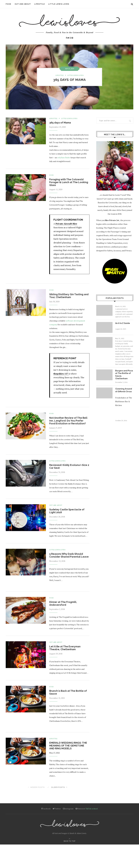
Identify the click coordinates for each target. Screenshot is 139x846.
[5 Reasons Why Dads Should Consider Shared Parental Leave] (26, 562)
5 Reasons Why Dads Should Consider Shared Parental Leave (69, 555)
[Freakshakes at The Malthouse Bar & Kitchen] (104, 310)
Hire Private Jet (112, 220)
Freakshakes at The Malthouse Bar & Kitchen (123, 401)
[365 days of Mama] (26, 131)
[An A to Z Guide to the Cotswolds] (104, 327)
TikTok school (92, 808)
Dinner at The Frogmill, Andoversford (63, 603)
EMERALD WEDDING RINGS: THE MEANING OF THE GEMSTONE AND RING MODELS (68, 745)
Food (8, 4)
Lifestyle (39, 4)
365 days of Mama (69, 80)
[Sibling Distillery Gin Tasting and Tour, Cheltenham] (26, 302)
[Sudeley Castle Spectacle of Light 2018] (26, 517)
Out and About (23, 4)
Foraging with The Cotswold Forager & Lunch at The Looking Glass (68, 182)
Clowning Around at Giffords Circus (123, 390)
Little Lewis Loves (58, 4)
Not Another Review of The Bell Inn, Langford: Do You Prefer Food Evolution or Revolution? (68, 420)
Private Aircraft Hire (66, 223)
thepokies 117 (61, 373)
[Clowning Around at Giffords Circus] (104, 393)
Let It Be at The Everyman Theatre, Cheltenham (64, 648)
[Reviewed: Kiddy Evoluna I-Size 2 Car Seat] (26, 473)
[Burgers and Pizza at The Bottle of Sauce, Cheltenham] (104, 374)
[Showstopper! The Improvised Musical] (104, 342)
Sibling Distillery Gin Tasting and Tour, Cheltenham (69, 296)
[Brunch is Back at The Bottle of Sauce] (26, 699)
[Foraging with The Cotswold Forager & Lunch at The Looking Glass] (26, 187)
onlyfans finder (63, 157)
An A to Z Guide (122, 323)
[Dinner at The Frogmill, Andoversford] (26, 610)
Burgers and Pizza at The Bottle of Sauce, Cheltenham (124, 375)
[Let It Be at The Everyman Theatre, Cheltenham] (26, 654)
